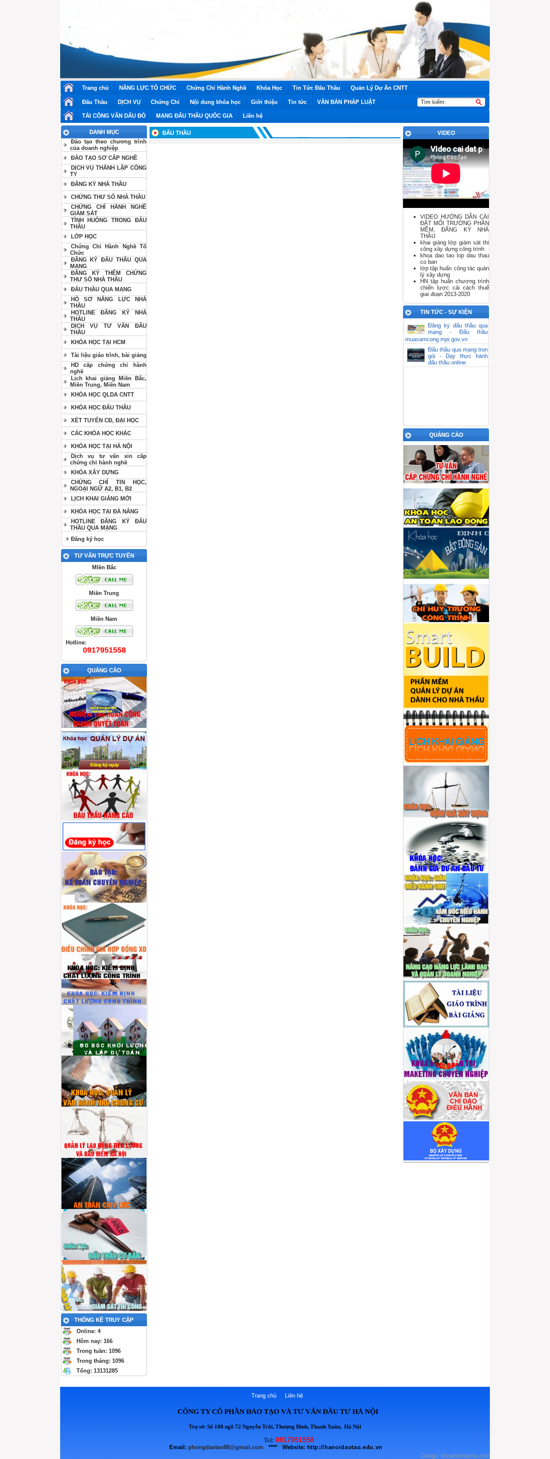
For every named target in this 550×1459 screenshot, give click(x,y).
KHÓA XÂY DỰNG (95, 472)
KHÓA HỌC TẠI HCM (98, 342)
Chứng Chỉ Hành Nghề (216, 88)
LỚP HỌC (84, 236)
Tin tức (297, 102)
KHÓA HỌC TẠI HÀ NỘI (101, 446)
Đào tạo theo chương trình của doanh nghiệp (108, 144)
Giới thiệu (264, 102)
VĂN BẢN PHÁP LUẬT (346, 102)
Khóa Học (269, 88)
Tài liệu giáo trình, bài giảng (109, 355)
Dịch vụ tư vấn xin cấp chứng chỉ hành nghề (108, 459)
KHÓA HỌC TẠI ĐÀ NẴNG (104, 511)
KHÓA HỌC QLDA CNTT (102, 394)
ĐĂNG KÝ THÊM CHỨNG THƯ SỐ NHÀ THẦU (108, 276)
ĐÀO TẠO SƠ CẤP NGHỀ (104, 158)
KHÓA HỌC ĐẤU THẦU (101, 407)
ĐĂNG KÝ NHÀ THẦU (98, 184)
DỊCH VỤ (129, 102)
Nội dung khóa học (215, 102)
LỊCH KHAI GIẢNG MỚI (101, 498)
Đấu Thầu (94, 102)
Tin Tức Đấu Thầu (316, 88)
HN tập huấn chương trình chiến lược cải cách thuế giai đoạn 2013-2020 (454, 287)
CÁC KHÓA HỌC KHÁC (101, 433)
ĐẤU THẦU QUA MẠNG (101, 289)
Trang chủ (95, 88)
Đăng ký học (87, 539)
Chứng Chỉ (165, 102)
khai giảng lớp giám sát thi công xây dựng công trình (454, 245)
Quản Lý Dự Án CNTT (379, 88)
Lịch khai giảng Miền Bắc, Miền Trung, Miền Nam (108, 381)
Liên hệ (253, 116)
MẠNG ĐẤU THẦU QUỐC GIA (194, 116)
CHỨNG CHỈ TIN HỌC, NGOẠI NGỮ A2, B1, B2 (108, 485)
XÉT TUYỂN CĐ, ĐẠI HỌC (105, 420)
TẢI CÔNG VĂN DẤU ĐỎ (114, 116)
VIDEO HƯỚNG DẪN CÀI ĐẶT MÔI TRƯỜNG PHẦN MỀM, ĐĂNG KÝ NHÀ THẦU (454, 226)
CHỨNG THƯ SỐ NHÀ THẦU (108, 197)
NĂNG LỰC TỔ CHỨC (147, 88)
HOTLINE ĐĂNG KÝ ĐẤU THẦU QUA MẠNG (108, 524)
